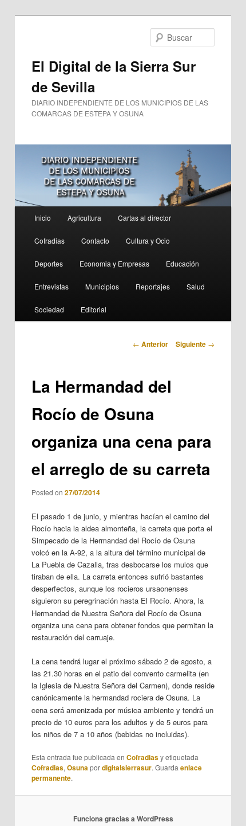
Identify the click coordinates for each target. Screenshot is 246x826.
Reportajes (153, 286)
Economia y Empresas (114, 263)
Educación (182, 263)
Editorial (93, 309)
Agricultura (84, 217)
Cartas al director (144, 217)
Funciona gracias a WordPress (123, 818)
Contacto (95, 240)
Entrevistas (51, 286)
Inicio (42, 217)
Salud (196, 286)
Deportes (48, 263)
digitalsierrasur (127, 767)
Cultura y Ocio (148, 240)
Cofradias (49, 240)
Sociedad (49, 309)
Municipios (102, 286)
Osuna (77, 767)
